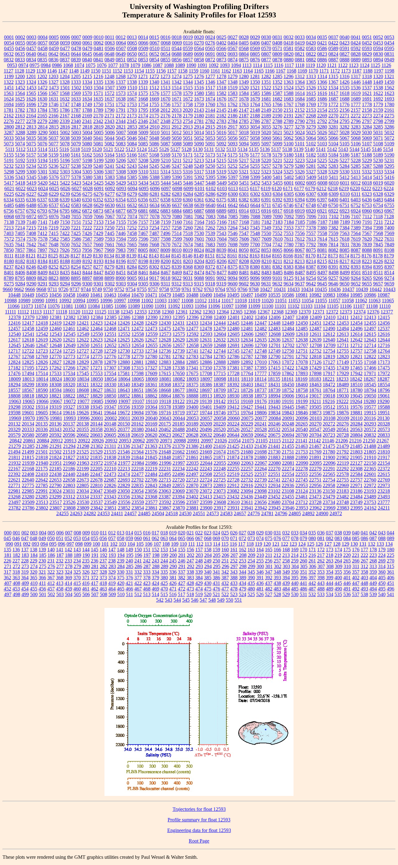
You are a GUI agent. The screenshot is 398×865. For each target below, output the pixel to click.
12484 (288, 328)
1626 (31, 98)
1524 (289, 87)
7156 (132, 222)
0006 (65, 37)
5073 (9, 143)
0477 (65, 48)
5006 (110, 132)
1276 (199, 76)
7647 (42, 244)
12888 (219, 362)
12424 (110, 323)
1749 (87, 104)
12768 (28, 356)
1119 (310, 65)
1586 (266, 93)
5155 (9, 154)
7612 (300, 239)
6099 (188, 188)
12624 (110, 339)
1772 (333, 104)
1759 (199, 104)
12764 (383, 351)
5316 (188, 171)
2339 (65, 121)
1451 (9, 87)
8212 (289, 261)
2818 (87, 126)
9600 (233, 283)
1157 (172, 70)
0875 (244, 59)
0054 (9, 42)
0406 (255, 42)
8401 (9, 272)
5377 (65, 177)
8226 (378, 261)
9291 (43, 283)
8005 (143, 250)
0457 (31, 48)
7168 (244, 222)
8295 (143, 267)
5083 (121, 143)
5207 (132, 160)
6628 (87, 205)
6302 (255, 194)
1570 (87, 93)
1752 (121, 104)
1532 (322, 87)
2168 (76, 115)
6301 (244, 194)
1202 (42, 76)
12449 (288, 323)
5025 (311, 132)
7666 (143, 244)
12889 (233, 362)
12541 (28, 334)
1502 (76, 87)
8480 (233, 272)
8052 (255, 250)
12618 (28, 339)
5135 (254, 149)
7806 (322, 244)
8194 (110, 261)
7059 (87, 216)
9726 (63, 289)
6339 (65, 199)
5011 (165, 132)
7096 (311, 216)
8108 (389, 250)
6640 (210, 205)
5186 (344, 154)
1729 (42, 104)
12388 (138, 317)
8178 (378, 255)
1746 (53, 104)
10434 (307, 289)
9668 (41, 289)
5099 (277, 143)
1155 (150, 70)
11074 (40, 306)
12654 (138, 345)
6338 (53, 199)
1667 (132, 98)
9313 (188, 283)
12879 (110, 362)
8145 (176, 255)
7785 (300, 244)
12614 (356, 334)
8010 (177, 250)
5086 (154, 143)
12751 (301, 351)
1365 (311, 82)
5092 (221, 143)
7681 (199, 244)
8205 (210, 261)
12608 (274, 334)
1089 (180, 65)
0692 (221, 54)
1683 (289, 98)
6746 (289, 205)
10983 (329, 295)
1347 (221, 82)
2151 (289, 110)
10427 (266, 289)
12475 (165, 328)
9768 (254, 289)
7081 (188, 216)
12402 (247, 317)
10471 (151, 295)
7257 (165, 227)
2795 (344, 121)
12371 (318, 311)
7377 (300, 227)
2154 (322, 110)
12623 (96, 339)
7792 (311, 244)
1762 (233, 104)
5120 (97, 149)
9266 (378, 278)
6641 (222, 205)
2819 (99, 126)
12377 (387, 311)
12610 (302, 334)
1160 (204, 70)
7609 (266, 239)
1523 (277, 87)
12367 (263, 311)
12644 (383, 339)
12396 (192, 317)
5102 (311, 143)
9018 (165, 278)
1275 (188, 76)
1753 (132, 104)
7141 (43, 222)
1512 (154, 87)
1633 (76, 98)
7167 (233, 222)
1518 (221, 87)
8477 (222, 272)
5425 (99, 183)
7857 (20, 250)
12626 (137, 339)
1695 (20, 104)
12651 (96, 345)
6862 (76, 211)
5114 (42, 149)
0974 (23, 65)
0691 (210, 54)
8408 (31, 272)
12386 (124, 317)
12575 (179, 334)
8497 (322, 272)
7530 (199, 233)
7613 (311, 239)
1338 (132, 82)
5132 (220, 149)
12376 (373, 311)
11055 (321, 300)
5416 (389, 177)
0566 (221, 48)
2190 (277, 115)
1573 (121, 93)
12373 (346, 311)
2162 (9, 115)
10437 (348, 289)
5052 (199, 138)
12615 (370, 334)
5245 (154, 166)
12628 (165, 339)
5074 (20, 143)
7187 (322, 222)
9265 (367, 278)
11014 (214, 300)
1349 (244, 82)
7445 (109, 233)
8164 (266, 255)
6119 (266, 188)
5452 (255, 183)
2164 (31, 115)
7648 (53, 244)
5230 (378, 160)
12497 (370, 328)
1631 (53, 98)
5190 (389, 154)
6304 (278, 194)
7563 (344, 233)
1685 (311, 98)
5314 (165, 171)
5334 (389, 171)
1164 (248, 70)
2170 (98, 115)
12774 (82, 356)
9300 (87, 283)
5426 (110, 183)
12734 (151, 351)
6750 (333, 205)
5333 (378, 171)
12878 (96, 362)
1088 (169, 65)
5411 (333, 177)
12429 (151, 323)
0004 (43, 37)
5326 (300, 171)
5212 (188, 160)
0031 (277, 37)
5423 (76, 183)
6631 (121, 205)
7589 (99, 239)
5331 (356, 171)
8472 (188, 272)
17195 (28, 367)
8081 (322, 250)
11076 (54, 306)
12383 (83, 317)
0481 (99, 48)
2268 (311, 115)
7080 (177, 216)
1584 (244, 93)
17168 (370, 362)
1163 (237, 70)
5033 (9, 138)
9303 (121, 283)
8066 (289, 250)
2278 (31, 121)
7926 (65, 250)
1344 (188, 82)
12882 (151, 362)
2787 (266, 121)
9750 (108, 289)
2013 (177, 110)
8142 (143, 255)
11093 (187, 306)
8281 (121, 267)
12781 (165, 356)
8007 (154, 250)
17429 (315, 367)
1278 (221, 76)
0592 (356, 48)
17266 (69, 367)
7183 (278, 222)
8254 (76, 267)
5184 (333, 154)
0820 (289, 54)
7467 (143, 233)
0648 (109, 54)
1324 (31, 82)
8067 (300, 250)
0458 (43, 48)
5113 (31, 149)
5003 (76, 132)
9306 (155, 283)
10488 (192, 295)
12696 (247, 345)
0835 (42, 59)
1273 (165, 76)
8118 (20, 255)
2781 (199, 121)
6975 (43, 216)
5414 (367, 177)
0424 (356, 42)
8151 (210, 255)
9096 (255, 278)
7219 (53, 227)
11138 (113, 311)
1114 (257, 65)
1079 (135, 65)
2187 (244, 115)
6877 (121, 211)
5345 (31, 177)
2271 (344, 115)
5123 (131, 149)
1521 (255, 87)
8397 (389, 267)
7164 (199, 222)
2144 (210, 110)
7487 (154, 233)
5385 (132, 177)
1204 (65, 76)
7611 (289, 239)
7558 (322, 233)
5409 (311, 177)
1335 (98, 82)
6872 (87, 211)
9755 (142, 289)
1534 (333, 87)
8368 (188, 267)
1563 (9, 93)
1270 (132, 76)
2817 (76, 126)
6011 (344, 183)
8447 (99, 272)
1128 (19, 70)
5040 (87, 138)
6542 (65, 205)
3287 (9, 132)
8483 (266, 272)
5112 (20, 149)
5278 (277, 166)
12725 (69, 351)
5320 (233, 171)
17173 (383, 362)
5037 (53, 138)
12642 (356, 339)
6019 (378, 183)
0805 (255, 54)
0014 (143, 37)
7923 (53, 250)
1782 (20, 110)
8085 (344, 250)
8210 (266, 261)
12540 (14, 334)
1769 (311, 104)
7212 (389, 222)
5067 (344, 138)
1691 (367, 98)
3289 (31, 132)
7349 (266, 227)
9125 (289, 278)
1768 (300, 104)
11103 (306, 306)
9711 (52, 289)
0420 (311, 42)
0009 (87, 37)
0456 (20, 48)
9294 (65, 283)
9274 (389, 278)
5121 (108, 149)
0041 (356, 37)
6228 (43, 194)
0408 (277, 42)
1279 (233, 76)
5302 (54, 171)
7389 (356, 227)
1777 (356, 104)
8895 (76, 278)
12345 (127, 311)
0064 (121, 42)
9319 (221, 283)
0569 (255, 48)
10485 (178, 295)
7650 (65, 244)
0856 (177, 59)
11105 (333, 306)
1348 (233, 82)
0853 (143, 59)
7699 (244, 244)
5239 (87, 166)
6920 (311, 211)
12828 (69, 362)
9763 (209, 289)
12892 (247, 362)
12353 (140, 311)
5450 (233, 183)
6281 (155, 194)
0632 (9, 54)
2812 (20, 126)
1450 (389, 82)
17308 (124, 367)
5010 (155, 132)
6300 (233, 194)
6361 (199, 199)
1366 (322, 82)
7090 (278, 216)
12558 (138, 334)
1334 (87, 82)
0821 (300, 54)
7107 (356, 216)
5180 (289, 154)
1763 (244, 104)
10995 (92, 300)
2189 (266, 115)
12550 (96, 334)
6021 (9, 188)
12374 (359, 311)
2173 (132, 115)
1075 (90, 65)
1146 (52, 70)
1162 (226, 70)
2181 (210, 115)
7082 (199, 216)
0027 (233, 37)
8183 (31, 261)
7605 (233, 239)
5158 (42, 154)
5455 (278, 183)
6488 (31, 205)
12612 (329, 334)
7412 (42, 233)
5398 (244, 177)
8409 (43, 272)
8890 (65, 278)
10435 (321, 289)
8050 (244, 250)
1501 (65, 87)
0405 (244, 42)
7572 (9, 239)
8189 (76, 261)
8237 (9, 267)
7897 (42, 250)
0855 (165, 59)
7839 (367, 244)
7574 (20, 239)
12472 (137, 328)
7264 (233, 227)
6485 (9, 205)
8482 (255, 272)
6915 (255, 211)
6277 (110, 194)
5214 (210, 160)
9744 (86, 289)
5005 (99, 132)
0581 (289, 48)
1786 (65, 110)
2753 (177, 121)
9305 (143, 283)
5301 (43, 171)
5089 (188, 143)
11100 (267, 306)
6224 (389, 188)
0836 (53, 59)
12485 (301, 328)
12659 (206, 345)
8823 (53, 278)
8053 (266, 250)
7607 (255, 239)
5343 (20, 177)
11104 (320, 306)
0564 (199, 48)
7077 (143, 216)
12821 (356, 356)
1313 (311, 76)
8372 (210, 267)
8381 (266, 267)
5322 (255, 171)
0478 (76, 48)
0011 (109, 37)
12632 (219, 339)
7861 (31, 250)
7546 (233, 233)
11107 (359, 306)
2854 (143, 126)
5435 (155, 183)
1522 (266, 87)
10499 (260, 295)
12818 (315, 356)
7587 (87, 239)
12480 (233, 328)
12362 (195, 311)
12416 (14, 323)
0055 (20, 42)
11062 (361, 300)
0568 (244, 48)
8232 (389, 261)
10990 (38, 300)
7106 (345, 216)
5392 (199, 177)
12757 (356, 351)
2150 (277, 110)
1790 (109, 110)
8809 (31, 278)
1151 (106, 70)
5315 (177, 171)
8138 (120, 255)
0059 (65, 42)
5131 (209, 149)
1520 (244, 87)
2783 (221, 121)
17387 (247, 367)
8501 (356, 272)
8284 (132, 267)
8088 (367, 250)
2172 (121, 115)
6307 (311, 194)
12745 (233, 351)
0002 (20, 37)
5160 (65, 154)
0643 (65, 54)
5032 (389, 132)
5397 (233, 177)
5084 (132, 143)
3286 (389, 126)
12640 (329, 339)
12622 (82, 339)
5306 (99, 171)
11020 (267, 300)
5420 (43, 183)
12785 (219, 356)
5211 (177, 160)
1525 (300, 87)
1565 (31, 93)
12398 (206, 317)
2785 (244, 121)
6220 (355, 188)
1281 (255, 76)
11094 (201, 306)
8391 (333, 267)
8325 (165, 267)
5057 (244, 138)
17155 (356, 362)
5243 (132, 166)
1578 (177, 93)
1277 (210, 76)
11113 (36, 311)
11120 (74, 311)
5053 (210, 138)
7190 (356, 222)
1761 (221, 104)
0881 (300, 59)
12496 (356, 328)
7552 (277, 233)
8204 (199, 261)
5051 (188, 138)
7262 (210, 227)
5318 (210, 171)
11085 (107, 306)
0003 (31, 37)
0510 (155, 48)
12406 (274, 317)
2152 (300, 110)
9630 (255, 283)
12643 (370, 339)
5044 (109, 138)
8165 (277, 255)
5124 (142, 149)
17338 (178, 367)
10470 (137, 295)
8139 (132, 255)
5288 (378, 166)
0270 (199, 42)
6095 (144, 188)
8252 (53, 267)
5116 (64, 149)
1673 (199, 98)
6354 (121, 199)
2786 (255, 121)
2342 (98, 121)
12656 (165, 345)
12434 (206, 323)
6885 (188, 211)
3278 (300, 126)
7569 (389, 233)
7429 (98, 233)
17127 (329, 362)
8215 (322, 261)
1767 (289, 104)
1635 (98, 98)
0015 (154, 37)
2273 (367, 115)
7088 (255, 216)
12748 (260, 351)
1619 (356, 93)
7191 (367, 222)
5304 (76, 171)
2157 (356, 110)
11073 (27, 306)
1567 (53, 93)
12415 (383, 317)
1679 (255, 98)
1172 (335, 70)
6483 (378, 199)
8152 (221, 255)
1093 (225, 65)
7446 (121, 233)
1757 (177, 104)
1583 (233, 93)
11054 (308, 300)
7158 (155, 222)
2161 (389, 110)
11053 (294, 300)
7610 (278, 239)
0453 (378, 42)
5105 (344, 143)
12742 (206, 351)
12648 (55, 345)
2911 (165, 126)
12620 (55, 339)
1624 (9, 98)
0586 (322, 48)
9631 (266, 283)
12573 (165, 334)
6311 (356, 194)
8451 (121, 272)
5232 (9, 166)
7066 (99, 216)
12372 (332, 311)
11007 (174, 300)
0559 (188, 48)
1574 (132, 93)
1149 (85, 70)
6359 (177, 199)
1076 (102, 65)
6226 (20, 194)
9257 (333, 278)
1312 (300, 76)
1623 (389, 93)
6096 (155, 188)
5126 (164, 149)
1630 (42, 98)
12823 (383, 356)
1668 (143, 98)
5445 (177, 183)
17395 (260, 367)
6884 (177, 211)
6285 (199, 194)
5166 (132, 154)
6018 (367, 183)
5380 (87, 177)
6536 (43, 205)
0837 (65, 59)
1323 (20, 82)
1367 (333, 82)
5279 (289, 166)
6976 (54, 216)
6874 (109, 211)
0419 (300, 42)
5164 (109, 154)
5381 (99, 177)
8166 (288, 255)
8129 (87, 255)
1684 (300, 98)
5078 (65, 143)
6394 (300, 199)
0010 (99, 37)
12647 (42, 345)
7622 (378, 239)
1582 (221, 93)
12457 (14, 328)
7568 (378, 233)
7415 (53, 233)
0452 (367, 42)
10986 (370, 295)
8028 (210, 250)
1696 (31, 104)
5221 (277, 160)
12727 (82, 351)
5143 (343, 149)
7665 (132, 244)
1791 (121, 110)
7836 (356, 244)
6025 (54, 188)
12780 (151, 356)
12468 (110, 328)
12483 (274, 328)
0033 (300, 37)
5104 (333, 143)
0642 (53, 54)
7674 (188, 244)
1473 (54, 87)
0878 (277, 59)
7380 (322, 227)
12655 (151, 345)
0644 (76, 54)
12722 (28, 351)
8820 (42, 278)
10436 (334, 289)
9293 (54, 283)
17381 (233, 367)
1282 (266, 76)
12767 (14, 356)
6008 (322, 183)
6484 (389, 199)
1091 (202, 65)
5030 (367, 132)
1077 (113, 65)
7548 (255, 233)
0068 (166, 42)
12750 (288, 351)
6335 (20, 199)
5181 (300, 154)
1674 (210, 98)
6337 (42, 199)
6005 (311, 183)
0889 (356, 59)
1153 (128, 70)
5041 (98, 138)
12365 (236, 311)
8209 (255, 261)
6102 (211, 188)
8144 (165, 255)
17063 (274, 362)
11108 (372, 306)
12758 (370, 351)
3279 (311, 126)
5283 (333, 166)
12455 (370, 323)
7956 (87, 250)
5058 (255, 138)
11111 (10, 311)
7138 (9, 222)
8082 (333, 250)
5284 (344, 166)
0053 (389, 37)
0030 (266, 37)
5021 (277, 132)
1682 (277, 98)
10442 (375, 289)
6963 (378, 211)
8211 (277, 261)
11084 (94, 306)
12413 (370, 317)
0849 (109, 59)
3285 (378, 126)
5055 (221, 138)
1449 (378, 82)
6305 (289, 194)
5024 (300, 132)
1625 (20, 98)
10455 (41, 295)
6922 (333, 211)
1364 (300, 82)
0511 (165, 48)
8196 (121, 261)
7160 (177, 222)
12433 (192, 323)
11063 (374, 300)
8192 (87, 261)
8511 (378, 272)
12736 (165, 351)
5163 (98, 154)
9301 (99, 283)
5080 (87, 143)
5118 (75, 149)
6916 (266, 211)
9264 (356, 278)
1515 (188, 87)
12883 (165, 362)
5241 (109, 166)
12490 (329, 328)
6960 (367, 211)
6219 (344, 188)
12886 (206, 362)
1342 (177, 82)
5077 (53, 143)
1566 (42, 93)
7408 (31, 233)
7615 (333, 239)
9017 (154, 278)
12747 (247, 351)
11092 (174, 306)
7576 (31, 239)
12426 (124, 323)
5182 (311, 154)
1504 (99, 87)
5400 (266, 177)
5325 (289, 171)
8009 (165, 250)
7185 (300, 222)
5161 (76, 154)
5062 (289, 138)
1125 (375, 65)
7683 (210, 244)
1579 (188, 93)
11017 (227, 300)
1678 (244, 98)
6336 (31, 199)
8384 (300, 267)
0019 (188, 37)
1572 (109, 93)
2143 (199, 110)
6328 (378, 194)
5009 (143, 132)
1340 (154, 82)
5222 (289, 160)
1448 (367, 82)
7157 (143, 222)
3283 (356, 126)
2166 (53, 115)
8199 (155, 261)
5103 (322, 143)
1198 (389, 70)
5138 (287, 149)
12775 (96, 356)
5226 (333, 160)
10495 (233, 295)
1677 (233, 98)
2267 (300, 115)
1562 (389, 87)
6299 (222, 194)
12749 (274, 351)
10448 (14, 295)
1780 (389, 104)
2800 (9, 126)
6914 (244, 211)
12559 (151, 334)
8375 (233, 267)
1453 (31, 87)
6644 (255, 205)
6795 (65, 211)
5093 (233, 143)
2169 (87, 115)
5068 (356, 138)
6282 (166, 194)
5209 (155, 160)
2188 (255, 115)
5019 (255, 132)
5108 (378, 143)
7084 (222, 216)
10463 (110, 295)
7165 (210, 222)
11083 (80, 306)
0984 (46, 65)
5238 (76, 166)
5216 (233, 160)
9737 (75, 289)
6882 (154, 211)
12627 (151, 339)
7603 (210, 239)
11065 (388, 300)
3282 (344, 126)
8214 (311, 261)
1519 (233, 87)
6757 (20, 211)
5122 (119, 149)
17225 (41, 367)
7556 (300, 233)
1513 (165, 87)
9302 (110, 283)
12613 (342, 334)
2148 (255, 110)
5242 (121, 166)
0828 (356, 54)
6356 (143, 199)
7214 (20, 227)
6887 (199, 211)
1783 (31, 110)
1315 (333, 76)
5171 (188, 154)
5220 (266, 160)
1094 (236, 65)
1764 (255, 104)
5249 (199, 166)
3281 (333, 126)
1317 (356, 76)
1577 (165, 93)
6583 (76, 205)
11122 (87, 311)
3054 (255, 126)
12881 (137, 362)
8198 (143, 261)
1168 (291, 70)
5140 (310, 149)
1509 (121, 87)
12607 (261, 334)
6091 (99, 188)
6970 (20, 216)
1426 (344, 82)
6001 (289, 183)
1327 (53, 82)
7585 (65, 239)
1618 (344, 93)
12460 (55, 328)
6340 (76, 199)
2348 (165, 121)
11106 (346, 306)
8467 (166, 272)
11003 (161, 300)
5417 (9, 183)
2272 (356, 115)
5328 (322, 171)
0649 (121, 54)
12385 (110, 317)
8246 (31, 267)
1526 (311, 87)
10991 (51, 300)
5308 (121, 171)
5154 (388, 149)
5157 (31, 154)
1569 (76, 93)
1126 (386, 65)
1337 (121, 82)
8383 (289, 267)
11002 (147, 300)
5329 (333, 171)
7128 (389, 216)
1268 (121, 76)
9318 (210, 283)
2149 (266, 110)
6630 (110, 205)
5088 (177, 143)
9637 (300, 283)
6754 (378, 205)
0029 (255, 37)
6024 (43, 188)
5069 (367, 138)
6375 (221, 199)
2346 (143, 121)
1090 (191, 65)
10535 (274, 295)
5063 (300, 138)
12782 (178, 356)
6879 (132, 211)
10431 (280, 289)
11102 (293, 306)
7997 (132, 250)
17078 (301, 362)
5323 (266, 171)
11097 (227, 306)
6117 (255, 188)
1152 (117, 70)
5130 (198, 149)
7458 (132, 233)
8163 (255, 255)
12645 (14, 345)
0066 (143, 42)
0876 (255, 59)
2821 (121, 126)
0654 (165, 54)
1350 (255, 82)
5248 (188, 166)
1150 (95, 70)
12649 (69, 345)
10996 (106, 300)
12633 (233, 339)
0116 (188, 42)
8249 (42, 267)
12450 (301, 323)
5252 (233, 166)
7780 (289, 244)
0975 (34, 65)
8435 (65, 272)
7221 (76, 227)
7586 (76, 239)
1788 (87, 110)
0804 (244, 54)
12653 (124, 345)
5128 (187, 149)
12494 (342, 328)
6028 (88, 188)
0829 (367, 54)
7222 (87, 227)
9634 (289, 283)
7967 (98, 250)
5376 (54, 177)
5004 (87, 132)
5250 (210, 166)
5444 (166, 183)
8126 (64, 255)
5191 (9, 160)
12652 (110, 345)
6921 (322, 211)
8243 (20, 267)
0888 (344, 59)
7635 (9, 244)
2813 (31, 126)
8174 (344, 255)
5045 (121, 138)
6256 (76, 194)
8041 (233, 250)
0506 (110, 48)
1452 (20, 87)
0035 (322, 37)
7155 (121, 222)
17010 (260, 362)
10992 (65, 300)
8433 (54, 272)
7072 (121, 216)
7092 (289, 216)
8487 (300, 272)
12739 (178, 351)
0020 (199, 37)
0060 (76, 42)
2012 (165, 110)
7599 (177, 239)
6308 (322, 194)
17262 (55, 367)
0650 (132, 54)
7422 (65, 233)
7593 (110, 239)
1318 (367, 76)
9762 (198, 289)
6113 (233, 188)
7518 (188, 233)
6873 (98, 211)
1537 (367, 87)
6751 (344, 205)
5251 (221, 166)
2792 (322, 121)
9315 (199, 283)
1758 (188, 104)
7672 (177, 244)
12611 (315, 334)
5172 (199, 154)
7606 (244, 239)
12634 (247, 339)
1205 (76, 76)
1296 (289, 76)
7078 (155, 216)
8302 (154, 267)
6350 (87, 199)
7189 (345, 222)
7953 (76, 250)
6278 (121, 194)
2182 (221, 115)
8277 (98, 267)
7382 (333, 227)
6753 (367, 205)
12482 (260, 328)
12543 (55, 334)
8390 (322, 267)
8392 (344, 267)
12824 (14, 362)
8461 (143, 272)
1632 (65, 98)
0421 (322, 42)
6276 (99, 194)
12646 (28, 345)
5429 (121, 183)
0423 (344, 42)
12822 (370, 356)
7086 (244, 216)
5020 (266, 132)
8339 (177, 267)
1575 (143, 93)
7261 (199, 227)
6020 (389, 183)
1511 (143, 87)
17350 (206, 367)
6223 (377, 188)
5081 (98, 143)
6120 (277, 188)
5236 (53, 166)
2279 (42, 121)
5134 (243, 149)
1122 (343, 65)
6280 (143, 194)
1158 (182, 70)
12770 (55, 356)
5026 (322, 132)
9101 (277, 278)
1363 (289, 82)
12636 (274, 339)
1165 (259, 70)
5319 (221, 171)
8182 (20, 261)
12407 (288, 317)
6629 (99, 205)
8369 (199, 267)
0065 (132, 42)
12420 (69, 323)
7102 (334, 216)
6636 (166, 205)
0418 (289, 42)
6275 (87, 194)
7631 (389, 239)
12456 (383, 323)
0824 (333, 54)
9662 (19, 289)
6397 (322, 199)
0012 (121, 37)
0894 (378, 59)
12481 (247, 328)
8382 (277, 267)
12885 (192, 362)
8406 (20, 272)
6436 (367, 199)
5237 (65, 166)
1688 (344, 98)
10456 (55, 295)
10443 (389, 289)
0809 (277, 54)
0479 (87, 48)
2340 (76, 121)
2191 (289, 115)
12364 (222, 311)
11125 (100, 311)
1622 (378, 93)
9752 (119, 289)
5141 (321, 149)
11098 (241, 306)
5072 (389, 138)
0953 (12, 65)
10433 (293, 289)
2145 (221, 110)
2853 (132, 126)
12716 (383, 345)
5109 (389, 143)
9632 (277, 283)
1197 (378, 70)
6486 (20, 205)
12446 (247, 323)
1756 (165, 104)
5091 (210, 143)
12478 (206, 328)
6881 (143, 211)
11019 (254, 300)
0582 (300, 48)
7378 (311, 227)
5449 (222, 183)
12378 (14, 317)
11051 (281, 300)
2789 (289, 121)
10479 (165, 295)
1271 (143, 76)
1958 (154, 110)
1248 (109, 76)
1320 (378, 76)
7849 (389, 244)
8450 (110, 272)
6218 (333, 188)
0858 (199, 59)
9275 (9, 283)
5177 (255, 154)
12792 (301, 356)
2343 (109, 121)
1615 (311, 93)
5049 (165, 138)
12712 (356, 345)
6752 (356, 205)
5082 (109, 143)
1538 (378, 87)
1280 (244, 76)
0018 (177, 37)
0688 (177, 54)
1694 (9, 104)
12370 (304, 311)
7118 (378, 216)
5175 (233, 154)
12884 (178, 362)
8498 (334, 272)
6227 (31, 194)
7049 (65, 216)
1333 (76, 82)
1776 (344, 104)
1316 (344, 76)
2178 (177, 115)
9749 (97, 289)
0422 (333, 42)
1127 (8, 70)
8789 (9, 278)
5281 (311, 166)
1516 (199, 87)
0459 (54, 48)
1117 (289, 65)
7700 (255, 244)
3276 (277, 126)
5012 (177, 132)
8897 (87, 278)
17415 (274, 367)
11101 (280, 306)
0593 (367, 48)
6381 (233, 199)
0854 (154, 59)
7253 (143, 227)
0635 (20, 54)
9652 (356, 283)
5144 (354, 149)
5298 (9, 171)
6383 (255, 199)
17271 (96, 367)
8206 (222, 261)
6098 (177, 188)
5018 (244, 132)
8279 (109, 267)
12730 (124, 351)
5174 (221, 154)
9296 (76, 283)
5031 (378, 132)
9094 (233, 278)
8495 (311, 272)
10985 (356, 295)
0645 (87, 54)
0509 (143, 48)
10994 (79, 300)
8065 (277, 250)
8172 (322, 255)
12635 (260, 339)
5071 (378, 138)
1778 (367, 104)
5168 (154, 154)
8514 (389, 272)
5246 (165, 166)
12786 (233, 356)
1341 (165, 82)
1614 (300, 93)
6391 (266, 199)
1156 (161, 70)
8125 (53, 255)
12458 (28, 328)
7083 (210, 216)
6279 (132, 194)
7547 (244, 233)
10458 (69, 295)
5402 (289, 177)
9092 (221, 278)
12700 (261, 345)
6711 (266, 205)
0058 (54, 42)
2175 (154, 115)
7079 (166, 216)
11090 (147, 306)
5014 (199, 132)
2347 (154, 121)
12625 (124, 339)
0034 (311, 37)
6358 (165, 199)
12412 (356, 317)
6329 (389, 194)
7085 (233, 216)
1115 (268, 65)
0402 (221, 42)
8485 (278, 272)
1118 (299, 65)
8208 (244, 261)
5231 (389, 160)
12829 (82, 362)
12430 (165, 323)
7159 (166, 222)
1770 (322, 104)
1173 (346, 70)
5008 (132, 132)
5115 (53, 149)
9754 (131, 289)
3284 (367, 126)
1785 (53, 110)
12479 (219, 328)
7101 (322, 216)
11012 (201, 300)
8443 (76, 272)
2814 (43, 126)
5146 (377, 149)
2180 (199, 115)
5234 (31, 166)
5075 (31, 143)
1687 (333, 98)
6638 (188, 205)
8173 (333, 255)
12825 (28, 362)
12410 (329, 317)
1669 (154, 98)
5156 (20, 154)
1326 (42, 82)
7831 (344, 244)
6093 (121, 188)
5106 (356, 143)
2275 (389, 115)
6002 (300, 183)
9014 (143, 278)
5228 (356, 160)
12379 (28, 317)
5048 (154, 138)
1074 (79, 65)
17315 (137, 367)
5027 (333, 132)
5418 (20, 183)
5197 (76, 160)
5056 (233, 138)
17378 (219, 367)
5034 (20, 138)
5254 (244, 166)
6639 (199, 205)
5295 (389, 166)
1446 (356, 82)
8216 (333, 261)
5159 (53, 154)
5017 (233, 132)
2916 (221, 126)
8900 (121, 278)
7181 (255, 222)
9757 (153, 289)
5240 (98, 166)
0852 (132, 59)
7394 (367, 227)
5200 (110, 160)
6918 (289, 211)
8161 (232, 255)
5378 (76, 177)
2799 (389, 121)
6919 (300, 211)
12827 (55, 362)
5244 (143, 166)
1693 (389, 98)
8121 (31, 255)
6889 (221, 211)
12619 (41, 339)
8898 (98, 278)
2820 (110, 126)
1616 (322, 93)
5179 (277, 154)
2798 (378, 121)
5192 (20, 160)
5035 (31, 138)
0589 (333, 48)
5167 (143, 154)
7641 (20, 244)
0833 (20, 59)
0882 (311, 59)
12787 (247, 356)
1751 (109, 104)
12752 (315, 351)
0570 (266, 48)
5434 (143, 183)
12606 (247, 334)
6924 (356, 211)
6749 (322, 205)
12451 (315, 323)
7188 (334, 222)
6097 (166, 188)
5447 (199, 183)
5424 (87, 183)
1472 (43, 87)
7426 (87, 233)
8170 (311, 255)
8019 (188, 250)
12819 (329, 356)
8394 (367, 267)
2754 (188, 121)
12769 (41, 356)
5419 (31, 183)
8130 (98, 255)
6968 (9, 216)
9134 (300, 278)
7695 (221, 244)
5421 (54, 183)
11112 (23, 311)
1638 (121, 98)
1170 (313, 70)
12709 (329, 345)
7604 (222, 239)
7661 (109, 244)
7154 (110, 222)
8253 (65, 267)
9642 (311, 283)
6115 (244, 188)
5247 (177, 166)
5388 (155, 177)
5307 (110, 171)
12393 (165, 317)
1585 (255, 93)
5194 (43, 160)
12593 (206, 334)
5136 (265, 149)
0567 (233, 48)
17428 (301, 367)
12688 (220, 345)
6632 (132, 205)
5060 (266, 138)
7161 (188, 222)
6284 (188, 194)
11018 (241, 300)
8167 (299, 255)
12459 (41, 328)
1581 (210, 93)
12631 (206, 339)
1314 (322, 76)
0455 (9, 48)
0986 (57, 65)
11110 (385, 306)
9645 (322, 283)
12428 (137, 323)
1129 (30, 70)
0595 (389, 48)
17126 (315, 362)
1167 (280, 70)
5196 (65, 160)
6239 (65, 194)
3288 (20, 132)
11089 (134, 306)
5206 (121, 160)
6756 (9, 211)
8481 (244, 272)
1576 (154, 93)
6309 (334, 194)
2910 (155, 126)
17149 (342, 362)
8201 (177, 261)
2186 (233, 115)
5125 (153, 149)
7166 (222, 222)
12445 (233, 323)
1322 (9, 82)
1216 (98, 76)
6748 (311, 205)
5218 (255, 160)
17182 (14, 367)
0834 (31, 59)
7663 (121, 244)
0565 (210, 48)
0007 (76, 37)
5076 (42, 143)
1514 (177, 87)
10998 (133, 300)
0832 (9, 59)
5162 (87, 154)
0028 (244, 37)
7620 (367, 239)
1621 (367, 93)
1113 (247, 65)
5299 (20, 171)
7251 (121, 227)
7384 (344, 227)
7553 (289, 233)
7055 (76, 216)
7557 (311, 233)
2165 (42, 115)
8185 (54, 261)
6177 (299, 188)
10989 (24, 300)
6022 (20, 188)
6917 (277, 211)
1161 (215, 70)
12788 (260, 356)
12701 (274, 345)
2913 (188, 126)
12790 (274, 356)
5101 (300, 143)
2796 (356, 121)
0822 (311, 54)
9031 (188, 278)
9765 (231, 289)
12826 (41, 362)
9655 (367, 283)
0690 (199, 54)
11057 (334, 300)
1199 (9, 76)
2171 (109, 115)
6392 (277, 199)
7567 (367, 233)
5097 (266, 143)
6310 (345, 194)
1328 (65, 82)
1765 (266, 104)
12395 (179, 317)
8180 (9, 261)
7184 (289, 222)
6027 (76, 188)
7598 (166, 239)
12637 (288, 339)
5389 (166, 177)
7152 (87, 222)
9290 (31, 283)
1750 (98, 104)
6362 (210, 199)
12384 (96, 317)
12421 (82, 323)
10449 (28, 295)
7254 (154, 227)
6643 (244, 205)
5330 (344, 171)
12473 (151, 328)
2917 (233, 126)
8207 (233, 261)
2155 (333, 110)
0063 (110, 42)
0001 (9, 37)
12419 (55, 323)
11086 (120, 306)
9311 (165, 283)
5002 (65, 132)
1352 (277, 82)
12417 (28, 323)
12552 (124, 334)
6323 (367, 194)
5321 (244, 171)
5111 (10, 149)
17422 (288, 367)
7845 (378, 244)
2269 (322, 115)
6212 (321, 188)
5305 (87, 171)
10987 (383, 295)
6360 (188, 199)
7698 (233, 244)
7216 (42, 227)
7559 (333, 233)
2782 (210, 121)
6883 (165, 211)
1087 (158, 65)
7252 (132, 227)
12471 (124, 328)
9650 (344, 283)
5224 (311, 160)
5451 (244, 183)
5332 (367, 171)
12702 (288, 345)
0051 (367, 37)
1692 (378, 98)
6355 (132, 199)
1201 (31, 76)
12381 (55, 317)
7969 (109, 250)
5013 (188, 132)
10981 (301, 295)
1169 (302, 70)
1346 (210, 82)
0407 (266, 42)
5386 (143, 177)
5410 (322, 177)
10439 (362, 289)
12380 (42, 317)
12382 (69, 317)
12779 (137, 356)
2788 (277, 121)
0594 (378, 48)
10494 (219, 295)
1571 (98, 93)
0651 (143, 54)
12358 (154, 311)
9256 (322, 278)
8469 (177, 272)
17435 (329, 367)
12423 (96, 323)
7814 (333, 244)
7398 (378, 227)
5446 (188, 183)
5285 (356, 166)
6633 (143, 205)
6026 (65, 188)
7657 (87, 244)
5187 (356, 154)
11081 (67, 306)
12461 (69, 328)
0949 (389, 59)
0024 (210, 37)
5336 (9, 177)
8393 (356, 267)
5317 (199, 171)
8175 (355, 255)
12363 (209, 311)
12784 (206, 356)
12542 (42, 334)
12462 (82, 328)
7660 (98, 244)
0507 (121, 48)
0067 (155, 42)
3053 (244, 126)
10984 (342, 295)
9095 (244, 278)
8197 (132, 261)
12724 (55, 351)
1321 (389, 76)
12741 (192, 351)
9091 (210, 278)
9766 (243, 289)
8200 (166, 261)
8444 (87, 272)
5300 (31, 171)
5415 (378, 177)
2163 (20, 115)
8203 (188, 261)
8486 (289, 272)
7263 (221, 227)
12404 (261, 317)
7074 (132, 216)
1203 (53, 76)
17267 (82, 367)
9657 (378, 283)
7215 (31, 227)
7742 (277, 244)
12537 (383, 328)
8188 (65, 261)
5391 (188, 177)
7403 (9, 233)
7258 (177, 227)
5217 (244, 160)
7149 (54, 222)
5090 (199, 143)
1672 (188, 98)
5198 (87, 160)
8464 (155, 272)
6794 (53, 211)
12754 (329, 351)
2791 (311, 121)
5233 (20, 166)
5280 (300, 166)
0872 (210, 59)
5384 (121, 177)
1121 (332, 65)
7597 (155, 239)
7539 (210, 233)
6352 (98, 199)
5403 (300, 177)
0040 (344, 37)
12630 (192, 339)
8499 (345, 272)
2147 (244, 110)
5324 (277, 171)
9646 (333, 283)
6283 (177, 194)
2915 (210, 126)
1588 (289, 93)
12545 (69, 334)
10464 (124, 295)
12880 (124, 362)
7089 (266, 216)
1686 (322, 98)
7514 (177, 233)
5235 (42, 166)
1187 (357, 70)
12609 (288, 334)
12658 (192, 345)
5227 (344, 160)
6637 (177, 205)
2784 (233, 121)
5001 (54, 132)
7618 (344, 239)
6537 (54, 205)
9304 (132, 283)
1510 (132, 87)
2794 (333, 121)
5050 (177, 138)
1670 (165, 98)
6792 (31, 211)
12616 (383, 334)
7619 (356, 239)
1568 (65, 93)
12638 (301, 339)
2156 (344, 110)
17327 (151, 367)
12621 (69, 339)
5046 (132, 138)
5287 (367, 166)
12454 (356, 323)
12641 (342, 339)
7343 (244, 227)
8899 (109, 278)
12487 (315, 328)
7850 (9, 250)
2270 (333, 115)
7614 (322, 239)
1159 (193, 70)
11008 (187, 300)
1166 (270, 70)
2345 (132, 121)
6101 (200, 188)
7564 (356, 233)
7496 (165, 233)
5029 (356, 132)
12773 (69, 356)
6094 (132, 188)
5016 (221, 132)
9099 (266, 278)
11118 (61, 311)
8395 (378, 267)
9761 (187, 289)
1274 (177, 76)
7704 (266, 244)
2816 (65, 126)
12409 (315, 317)
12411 (343, 317)
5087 (165, 143)
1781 (9, 110)
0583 (311, 48)
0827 (344, 54)
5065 (322, 138)
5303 (65, 171)
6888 (210, 211)
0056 (31, 42)
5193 (31, 160)
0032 (289, 37)
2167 (65, 115)
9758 (164, 289)
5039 (76, 138)
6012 (356, 183)
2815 (54, 126)
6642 (233, 205)
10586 (288, 295)
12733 (137, 351)
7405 (20, 233)
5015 (210, 132)
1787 (76, 110)
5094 (244, 143)
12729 (110, 351)
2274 (378, 115)
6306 (300, 194)
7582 (54, 239)
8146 (187, 255)
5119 (86, 149)
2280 (53, 121)
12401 (233, 317)
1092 (214, 65)
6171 (288, 188)
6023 (32, 188)
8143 (154, 255)
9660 (8, 289)
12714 (370, 345)
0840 (87, 59)
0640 (31, 54)
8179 (389, 255)
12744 (219, 351)
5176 (244, 154)
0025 (221, 37)
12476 (178, 328)
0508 (132, 48)
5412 (344, 177)
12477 (192, 328)
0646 (98, 54)
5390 (177, 177)
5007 (121, 132)
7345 (255, 227)
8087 (356, 250)
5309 (132, 171)
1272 (154, 76)
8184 (43, 261)
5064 (311, 138)
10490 (206, 295)
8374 (221, 267)
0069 (177, 42)
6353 (109, 199)
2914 (199, 126)
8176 (367, 255)
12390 (151, 317)
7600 (188, 239)
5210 (166, 160)
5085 (143, 143)
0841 (98, 59)
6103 (222, 188)
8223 (367, 261)
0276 (210, 42)
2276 (9, 121)
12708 (315, 345)
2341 (87, 121)
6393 (289, 199)
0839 (76, 59)
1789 (98, 110)
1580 (199, 93)
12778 (124, 356)
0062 (99, 42)
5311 (154, 171)
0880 (289, 59)
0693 (233, 54)
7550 (266, 233)
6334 (9, 199)
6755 (389, 205)
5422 (65, 183)
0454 (389, 42)
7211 (378, 222)
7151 (76, 222)
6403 (356, 199)
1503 (87, 87)
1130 (41, 70)
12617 (14, 339)
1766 (277, 104)
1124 (364, 65)
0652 (154, 54)
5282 (322, 166)
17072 (288, 362)
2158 (367, 110)
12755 (342, 351)
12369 (291, 311)
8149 (199, 255)
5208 (143, 160)
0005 (54, 37)
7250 (109, 227)
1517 (210, 87)
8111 (9, 255)
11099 (254, 306)
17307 (110, 367)
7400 (389, 227)
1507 (110, 87)
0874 (233, 59)
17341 (192, 367)
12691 (233, 345)
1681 (266, 98)
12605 (233, 334)
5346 (43, 177)
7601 (199, 239)
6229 (54, 194)
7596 (143, 239)
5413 (356, 177)
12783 (192, 356)
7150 (65, 222)
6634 (155, 205)
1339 (143, 82)
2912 (177, 126)
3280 (322, 126)
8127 (76, 255)
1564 (20, 93)
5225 (322, 160)
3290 (43, 132)
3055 (266, 126)
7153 (99, 222)
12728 (96, 351)
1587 (277, 93)
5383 (110, 177)
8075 (311, 250)
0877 (266, 59)
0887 (333, 59)
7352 (277, 227)
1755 (154, 104)
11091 (161, 306)
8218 (356, 261)
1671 (177, 98)
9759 (175, 289)
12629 (178, 339)
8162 (243, 255)
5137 (276, 149)
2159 (378, 110)
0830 (378, 54)
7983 (121, 250)
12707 (302, 345)
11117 (48, 311)
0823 (322, 54)
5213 (199, 160)
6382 (244, 199)
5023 (289, 132)
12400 (220, 317)
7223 (98, 227)
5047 (143, 138)
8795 (20, 278)
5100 (289, 143)
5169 (165, 154)
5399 (255, 177)
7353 (289, 227)
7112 (367, 216)
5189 (378, 154)
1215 (87, 76)
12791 (288, 356)
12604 (220, 334)
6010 (334, 183)
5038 (65, 138)
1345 (199, 82)
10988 (10, 300)
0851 (121, 59)
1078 (124, 65)
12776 (110, 356)
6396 (311, 199)
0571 (277, 48)
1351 (266, 82)
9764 (220, 289)
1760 (210, 104)
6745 (277, 205)
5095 (255, 143)
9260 (344, 278)
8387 (311, 267)
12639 (315, 339)
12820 (342, 356)
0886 (322, 59)
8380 (255, 267)
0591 (344, 48)
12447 (260, 323)
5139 (298, 149)
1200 (20, 76)
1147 (63, 70)
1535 (344, 87)
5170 (177, 154)
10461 (96, 295)
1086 (146, 65)
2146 (233, 110)
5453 (266, 183)
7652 (76, 244)
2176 (165, 115)
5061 (277, 138)
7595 (132, 239)
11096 (214, 306)
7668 (154, 244)
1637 (109, 98)
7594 (121, 239)
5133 (231, 149)
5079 (76, 143)
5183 (322, 154)
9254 (311, 278)
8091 (378, 250)
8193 (99, 261)
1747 (65, 104)
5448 (210, 183)
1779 (378, 104)
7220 (65, 227)
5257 (266, 166)
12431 (178, 323)
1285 (277, 76)
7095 (300, 216)
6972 (31, 216)
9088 (199, 278)
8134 (109, 255)
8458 (132, 272)
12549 (83, 334)
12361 (181, 311)
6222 (366, 188)
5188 (367, 154)
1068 (68, 65)
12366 (250, 311)
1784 (42, 110)
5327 (311, 171)
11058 (348, 300)
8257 (87, 267)
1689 (356, 98)
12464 (96, 328)
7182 (266, 222)
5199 (99, 160)
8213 (300, 261)
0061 (87, 42)
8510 (367, 272)
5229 (367, 160)
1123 (354, 65)
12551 (110, 334)
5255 (255, 166)
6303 (266, 194)
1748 (76, 104)
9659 (389, 283)
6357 (154, 199)
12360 (168, 311)
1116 (278, 65)
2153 (311, 110)
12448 (274, 323)
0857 (188, 59)
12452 (329, 323)
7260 (188, 227)
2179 (188, 115)
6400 (333, 199)
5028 (344, 132)
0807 (266, 54)
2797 (367, 121)
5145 (366, 149)
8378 (244, 267)
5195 (54, 160)
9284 (20, 283)
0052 (378, 37)
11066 (13, 306)
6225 (9, 194)
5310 (143, 171)
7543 (221, 233)
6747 (300, 205)
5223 (300, 160)
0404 (233, 42)
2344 (121, 121)
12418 (41, 323)
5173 (210, 154)
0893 (367, 59)
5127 (175, 149)
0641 (42, 54)
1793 (132, 110)
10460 (82, 295)
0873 (221, 59)
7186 (311, 222)
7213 (9, 227)
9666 (30, 289)
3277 (289, 126)
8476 (210, 272)
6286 (210, 194)
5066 (333, 138)
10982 (315, 295)
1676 (221, 98)
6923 (344, 211)
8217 (344, 261)
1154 (139, 70)
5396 (222, 177)
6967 (389, 211)
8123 (42, 255)
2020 (188, 110)
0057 (43, 42)
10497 (247, 295)
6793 (42, 211)
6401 (344, 199)
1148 (74, 70)
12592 (192, 334)
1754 (143, 104)
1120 (321, 65)
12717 (14, 351)
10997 (120, 300)
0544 (177, 48)
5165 (121, 154)
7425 (76, 233)
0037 (333, 37)
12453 (342, 323)
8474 (199, 272)
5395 (210, 177)
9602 (244, 283)
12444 (219, 323)
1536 (356, 87)
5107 (367, 143)
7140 (31, 222)
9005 (132, 278)
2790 (300, 121)
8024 (199, 250)
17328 (165, 367)
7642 (31, 244)
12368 (277, 311)
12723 (41, 351)
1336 (109, 82)
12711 (343, 345)
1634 (87, 98)
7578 (43, 239)
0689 (188, 54)
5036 (42, 138)
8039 (221, 250)
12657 (179, 345)
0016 (165, 37)
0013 (132, 37)
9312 (177, 283)
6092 (110, 188)
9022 (177, 278)
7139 (20, 222)
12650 (83, 345)
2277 (20, 121)
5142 (332, 149)
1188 (368, 70)
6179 (310, 188)
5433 (132, 183)
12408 (302, 317)
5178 (266, 154)
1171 (324, 70)
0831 (389, 54)
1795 (143, 110)
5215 (221, 160)
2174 (143, 115)
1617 (333, 93)
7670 (165, 244)
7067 (110, 216)
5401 (278, 177)
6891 (233, 211)
